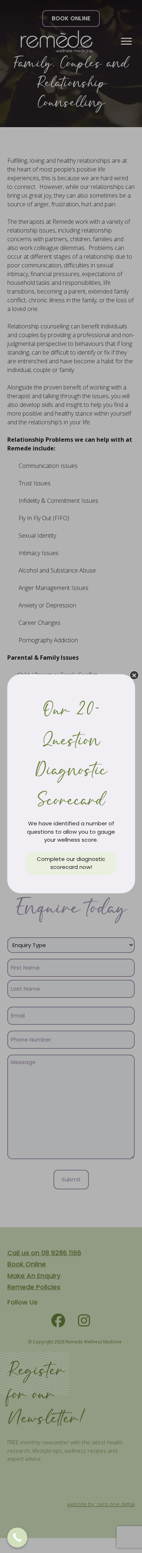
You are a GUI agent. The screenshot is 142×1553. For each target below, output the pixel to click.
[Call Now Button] (17, 1538)
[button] (134, 675)
